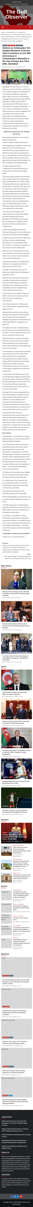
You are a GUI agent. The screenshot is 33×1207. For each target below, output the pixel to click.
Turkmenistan (19, 45)
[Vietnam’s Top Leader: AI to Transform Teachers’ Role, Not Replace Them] (16, 1029)
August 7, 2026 (19, 1105)
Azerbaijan (5, 587)
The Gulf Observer (16, 14)
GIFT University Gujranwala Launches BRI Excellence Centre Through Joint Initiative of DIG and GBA (15, 981)
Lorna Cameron (17, 911)
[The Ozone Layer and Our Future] (6, 919)
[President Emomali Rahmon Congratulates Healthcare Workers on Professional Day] (6, 930)
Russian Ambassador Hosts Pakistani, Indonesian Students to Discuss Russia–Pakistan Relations (15, 1101)
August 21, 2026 (17, 785)
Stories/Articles (11, 45)
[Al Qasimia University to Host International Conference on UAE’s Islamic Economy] (6, 877)
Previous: (16, 548)
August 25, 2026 (17, 856)
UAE (19, 873)
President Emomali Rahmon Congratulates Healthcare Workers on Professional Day (21, 929)
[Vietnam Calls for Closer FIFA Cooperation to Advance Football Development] (16, 709)
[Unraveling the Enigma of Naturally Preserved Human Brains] (6, 908)
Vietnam (9, 717)
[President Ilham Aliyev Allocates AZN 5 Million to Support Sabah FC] (16, 680)
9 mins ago (18, 597)
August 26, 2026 (17, 756)
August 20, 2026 (17, 870)
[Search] (30, 27)
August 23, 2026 (26, 921)
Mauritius (20, 859)
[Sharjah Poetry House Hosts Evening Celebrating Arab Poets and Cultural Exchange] (16, 998)
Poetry (4, 1006)
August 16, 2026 (17, 882)
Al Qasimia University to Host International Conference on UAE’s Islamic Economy (22, 876)
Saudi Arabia (20, 845)
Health (19, 890)
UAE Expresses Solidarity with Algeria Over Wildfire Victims (14, 1147)
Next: (17, 556)
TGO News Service (8, 756)
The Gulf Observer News (9, 67)
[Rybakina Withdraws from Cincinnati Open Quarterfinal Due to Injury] (16, 769)
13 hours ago (18, 629)
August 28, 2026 (19, 841)
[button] (2, 27)
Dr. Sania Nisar (17, 921)
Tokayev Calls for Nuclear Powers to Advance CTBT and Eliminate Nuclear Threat (15, 1130)
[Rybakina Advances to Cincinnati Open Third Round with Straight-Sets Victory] (16, 797)
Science (15, 904)
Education (5, 975)
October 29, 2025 (21, 67)
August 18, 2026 (17, 934)
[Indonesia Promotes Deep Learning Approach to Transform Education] (16, 1058)
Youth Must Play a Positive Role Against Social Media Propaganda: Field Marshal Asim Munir (15, 658)
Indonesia (11, 1066)
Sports (10, 688)
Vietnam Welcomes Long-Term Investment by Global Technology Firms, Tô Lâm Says (14, 837)
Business (5, 832)
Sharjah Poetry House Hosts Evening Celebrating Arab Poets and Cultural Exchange (14, 1012)
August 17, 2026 (19, 814)
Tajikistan (18, 925)
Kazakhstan (5, 777)
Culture (4, 619)
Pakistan (5, 45)
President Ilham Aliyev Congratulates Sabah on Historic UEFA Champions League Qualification (16, 752)
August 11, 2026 (17, 1074)
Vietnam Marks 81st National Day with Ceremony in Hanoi (16, 1135)
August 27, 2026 (19, 696)
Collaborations (24, 4)
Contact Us (16, 4)
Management (8, 4)
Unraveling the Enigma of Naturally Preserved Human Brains (21, 907)
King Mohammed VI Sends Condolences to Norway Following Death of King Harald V (14, 1141)
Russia (14, 619)
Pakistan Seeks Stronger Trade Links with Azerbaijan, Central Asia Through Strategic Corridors (16, 593)
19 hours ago (18, 662)
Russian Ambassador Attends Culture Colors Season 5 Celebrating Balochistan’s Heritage (16, 625)
